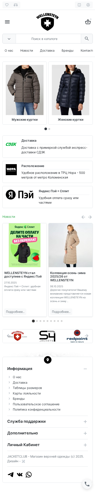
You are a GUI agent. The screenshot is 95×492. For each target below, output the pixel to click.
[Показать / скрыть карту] (47, 360)
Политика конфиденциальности (36, 409)
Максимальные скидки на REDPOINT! (69, 274)
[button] (49, 129)
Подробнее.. (15, 312)
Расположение (32, 166)
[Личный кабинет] (88, 5)
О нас (9, 50)
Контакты (88, 50)
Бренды (68, 50)
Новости (26, 50)
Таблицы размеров (27, 388)
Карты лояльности (27, 393)
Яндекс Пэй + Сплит (54, 191)
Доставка (47, 50)
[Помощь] (79, 5)
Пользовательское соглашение (36, 404)
